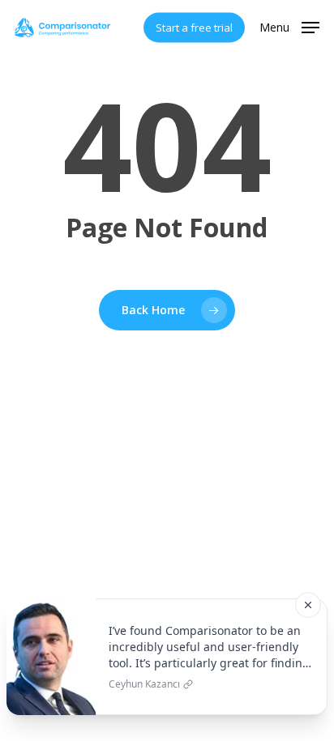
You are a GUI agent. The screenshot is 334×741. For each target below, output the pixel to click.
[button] (289, 26)
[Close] (308, 605)
